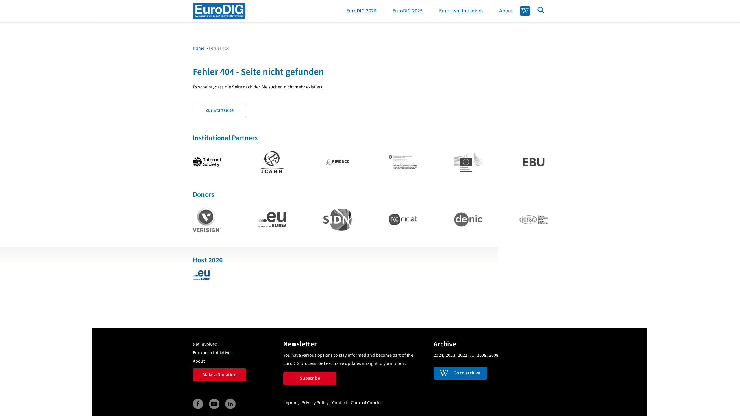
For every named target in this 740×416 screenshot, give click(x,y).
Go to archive (467, 373)
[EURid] (272, 219)
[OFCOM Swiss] (403, 162)
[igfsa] (533, 219)
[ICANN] (272, 162)
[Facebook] (198, 404)
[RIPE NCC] (337, 162)
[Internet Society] (207, 162)
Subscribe (310, 378)
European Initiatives (461, 11)
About (506, 11)
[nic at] (403, 219)
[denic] (468, 219)
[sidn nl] (337, 220)
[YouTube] (214, 404)
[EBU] (533, 162)
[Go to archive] (525, 11)
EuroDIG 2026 (361, 11)
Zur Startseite (220, 110)
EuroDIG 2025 (408, 11)
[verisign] (207, 219)
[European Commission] (468, 162)
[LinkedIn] (230, 404)
